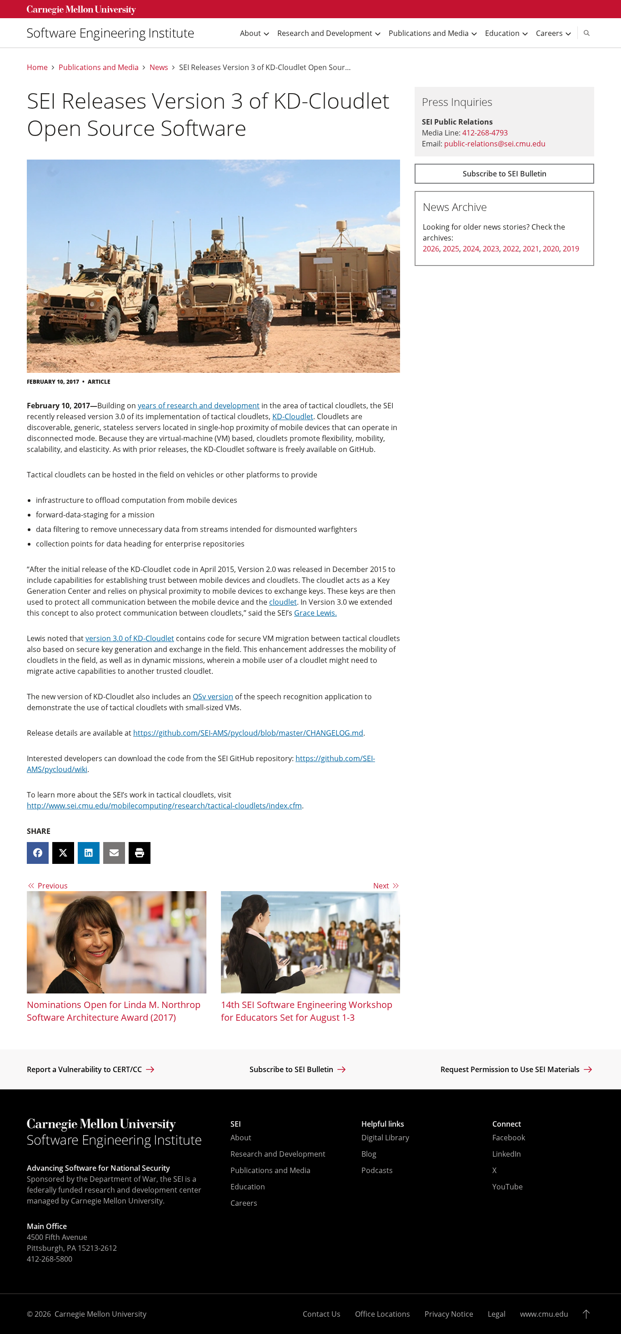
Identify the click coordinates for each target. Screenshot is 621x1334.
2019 (571, 249)
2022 (511, 249)
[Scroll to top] (588, 1314)
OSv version (213, 697)
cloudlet (283, 602)
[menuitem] (114, 33)
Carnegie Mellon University (100, 1314)
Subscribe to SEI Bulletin (504, 174)
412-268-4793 (485, 133)
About (240, 1138)
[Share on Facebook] (38, 853)
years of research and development (199, 406)
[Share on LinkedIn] (89, 853)
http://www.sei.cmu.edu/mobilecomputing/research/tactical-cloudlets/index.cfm (164, 806)
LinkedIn (506, 1154)
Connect (506, 1124)
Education (247, 1187)
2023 (491, 249)
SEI (235, 1124)
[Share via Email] (114, 853)
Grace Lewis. (315, 613)
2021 (531, 249)
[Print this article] (139, 853)
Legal (497, 1314)
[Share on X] (63, 853)
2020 (551, 249)
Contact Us (322, 1314)
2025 (451, 249)
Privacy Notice (449, 1314)
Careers (243, 1203)
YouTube (507, 1187)
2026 (431, 249)
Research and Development (278, 1154)
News (159, 67)
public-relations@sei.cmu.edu (495, 144)
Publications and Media (99, 67)
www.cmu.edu (544, 1314)
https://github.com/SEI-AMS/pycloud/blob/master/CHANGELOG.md (248, 733)
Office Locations (382, 1314)
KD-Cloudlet (292, 416)
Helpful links (382, 1124)
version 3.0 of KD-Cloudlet (129, 638)
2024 (471, 249)
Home (37, 67)
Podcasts (377, 1170)
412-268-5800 (49, 1259)
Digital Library (385, 1138)
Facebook (508, 1138)
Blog (368, 1154)
